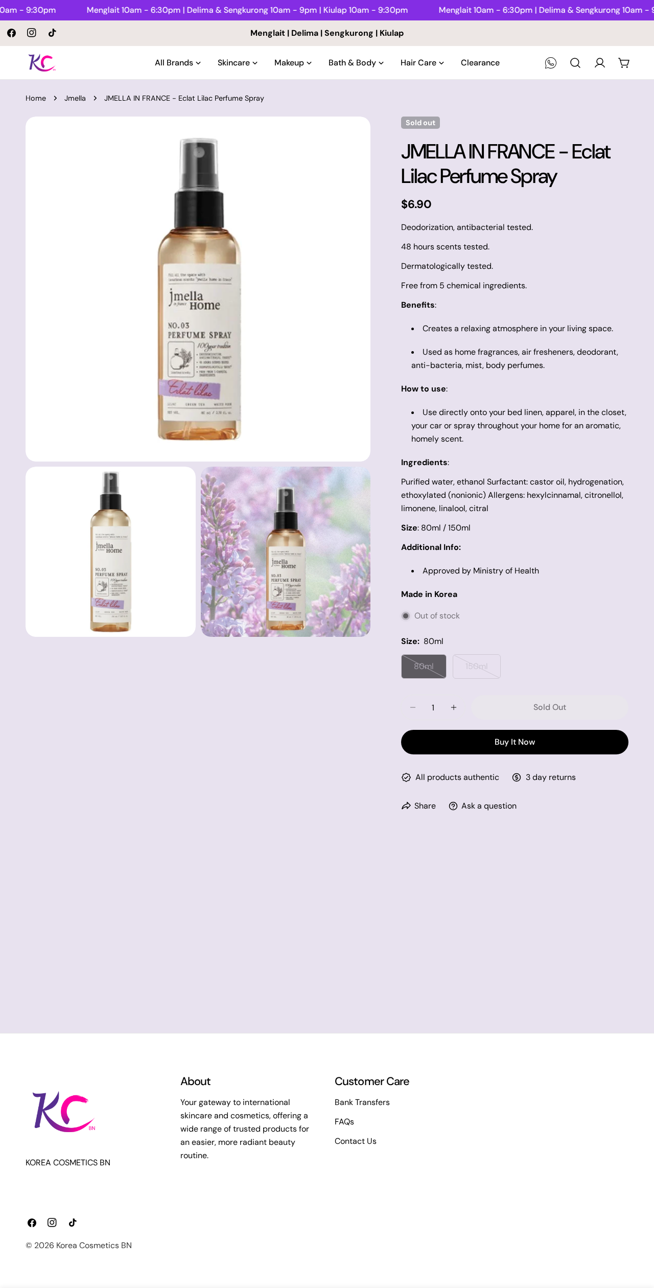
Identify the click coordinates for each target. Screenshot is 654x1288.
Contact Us (356, 1141)
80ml (430, 670)
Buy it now (515, 742)
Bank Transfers (362, 1102)
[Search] (575, 63)
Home (36, 98)
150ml (483, 670)
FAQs (344, 1121)
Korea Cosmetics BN (94, 1245)
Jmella (75, 98)
